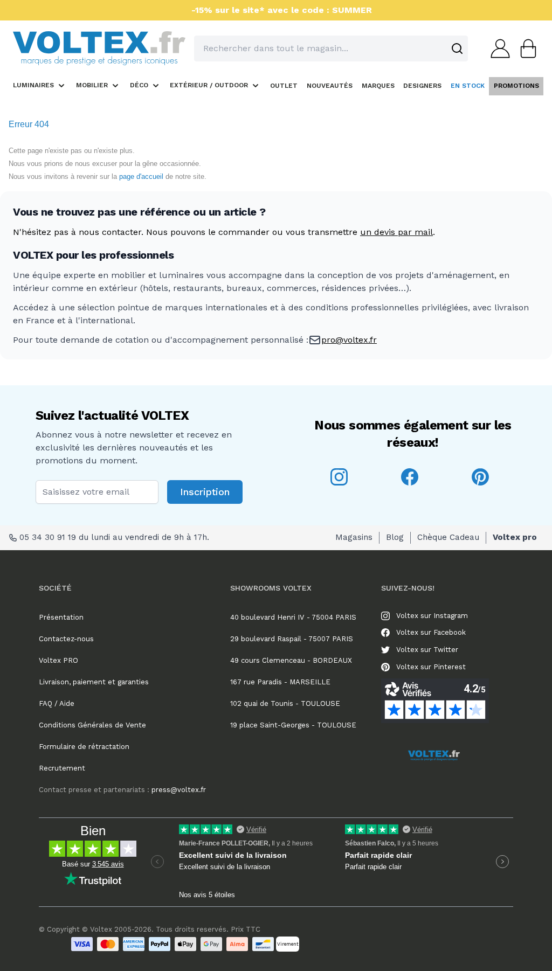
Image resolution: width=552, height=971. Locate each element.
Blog (395, 537)
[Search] (457, 48)
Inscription (205, 491)
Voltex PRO (58, 660)
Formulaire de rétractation (84, 747)
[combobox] (331, 48)
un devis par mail (396, 232)
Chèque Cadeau (448, 537)
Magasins (353, 537)
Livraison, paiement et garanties (94, 682)
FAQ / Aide (56, 703)
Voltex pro (515, 537)
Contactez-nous (66, 639)
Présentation (61, 617)
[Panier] (525, 48)
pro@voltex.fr (349, 340)
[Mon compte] (497, 48)
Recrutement (62, 768)
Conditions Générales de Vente (92, 725)
